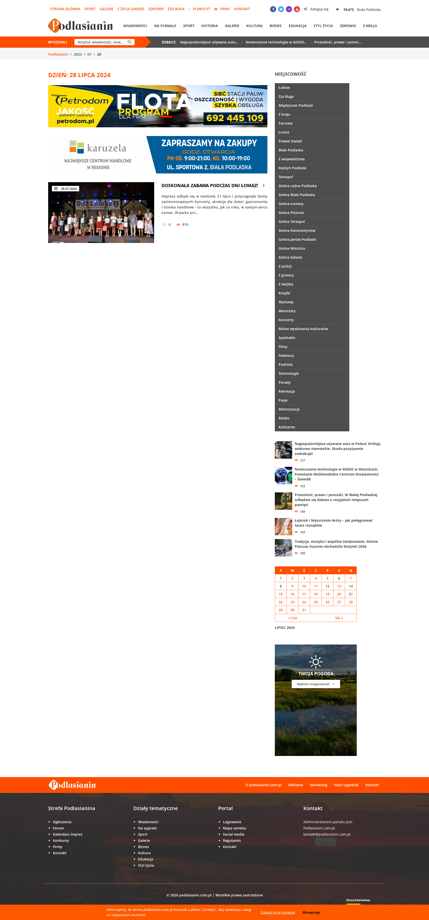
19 (327, 594)
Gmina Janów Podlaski (297, 239)
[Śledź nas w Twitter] (281, 9)
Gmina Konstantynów (297, 230)
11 (316, 586)
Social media (233, 834)
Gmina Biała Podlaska (297, 194)
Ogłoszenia (62, 821)
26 (327, 602)
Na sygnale (165, 25)
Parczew (285, 123)
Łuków (284, 87)
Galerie (106, 8)
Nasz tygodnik (346, 785)
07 (89, 54)
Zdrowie (156, 8)
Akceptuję (311, 912)
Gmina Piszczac (291, 212)
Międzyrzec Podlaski (296, 105)
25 (316, 602)
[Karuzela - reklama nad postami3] (157, 154)
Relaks (284, 418)
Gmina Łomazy (291, 203)
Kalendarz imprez (67, 834)
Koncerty (286, 319)
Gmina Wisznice (292, 248)
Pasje (283, 400)
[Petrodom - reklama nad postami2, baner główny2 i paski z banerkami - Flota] (157, 105)
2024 (78, 54)
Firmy (225, 8)
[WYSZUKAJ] (129, 42)
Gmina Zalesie (290, 257)
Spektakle (287, 337)
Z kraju (370, 25)
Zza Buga (176, 8)
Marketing (318, 785)
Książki (284, 293)
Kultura (254, 25)
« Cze (292, 617)
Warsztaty (287, 310)
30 (292, 610)
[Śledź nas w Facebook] (273, 9)
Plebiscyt (202, 8)
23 (292, 602)
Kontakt (242, 8)
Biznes (276, 25)
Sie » (339, 617)
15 (281, 594)
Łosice (284, 132)
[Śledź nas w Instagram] (289, 9)
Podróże (286, 364)
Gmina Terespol (292, 221)
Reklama (295, 785)
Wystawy (286, 302)
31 (304, 610)
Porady (285, 382)
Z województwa (292, 159)
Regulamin (232, 840)
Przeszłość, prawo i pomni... (337, 42)
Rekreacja (287, 391)
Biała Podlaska (291, 150)
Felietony (286, 355)
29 (281, 610)
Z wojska (286, 284)
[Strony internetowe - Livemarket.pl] (362, 904)
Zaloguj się (318, 9)
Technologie (289, 373)
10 (304, 586)
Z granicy (286, 275)
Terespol (286, 176)
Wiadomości (135, 25)
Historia (209, 25)
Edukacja (298, 25)
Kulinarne (287, 427)
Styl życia (323, 25)
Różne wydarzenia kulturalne (303, 328)
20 (339, 594)
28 (351, 602)
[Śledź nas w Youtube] (297, 9)
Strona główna (65, 8)
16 (292, 594)
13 (339, 586)
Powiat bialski (290, 141)
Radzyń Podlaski (292, 168)
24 (304, 602)
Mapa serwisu (234, 828)
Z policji (285, 266)
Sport (90, 8)
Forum (58, 828)
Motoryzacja (289, 409)
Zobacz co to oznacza (277, 912)
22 (281, 602)
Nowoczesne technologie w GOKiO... (276, 42)
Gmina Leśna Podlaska (298, 185)
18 (316, 594)
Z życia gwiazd (130, 8)
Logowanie (232, 821)
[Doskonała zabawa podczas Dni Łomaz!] (101, 212)
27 (339, 602)
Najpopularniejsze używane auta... (209, 42)
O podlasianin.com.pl (264, 785)
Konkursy (61, 840)
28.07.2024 (68, 188)
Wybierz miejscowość (313, 684)
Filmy (283, 346)
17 (304, 594)
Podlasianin (58, 54)
